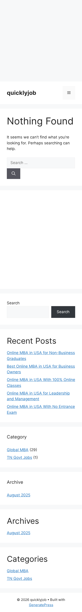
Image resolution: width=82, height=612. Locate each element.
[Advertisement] (41, 40)
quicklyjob (21, 92)
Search (13, 303)
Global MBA (17, 450)
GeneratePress (41, 605)
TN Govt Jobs (19, 457)
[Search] (13, 173)
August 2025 (18, 495)
